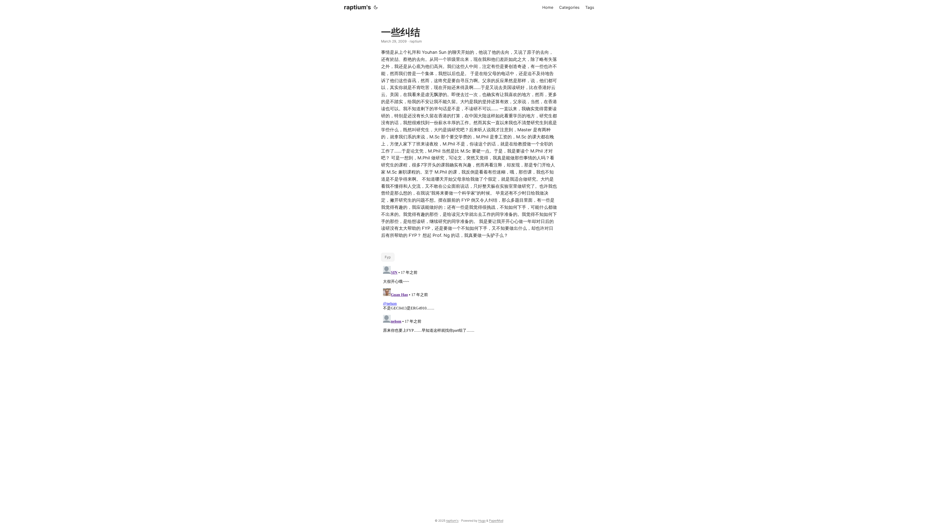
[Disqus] (469, 325)
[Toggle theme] (376, 7)
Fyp (388, 257)
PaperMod (496, 520)
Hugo (482, 520)
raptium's (357, 7)
